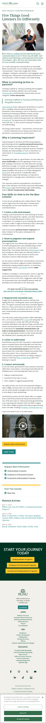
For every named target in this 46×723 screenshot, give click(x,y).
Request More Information (14, 444)
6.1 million (15, 54)
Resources (10, 11)
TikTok (23, 678)
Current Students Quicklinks (23, 652)
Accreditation (23, 626)
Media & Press (23, 621)
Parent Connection (23, 658)
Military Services (23, 615)
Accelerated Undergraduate (25, 11)
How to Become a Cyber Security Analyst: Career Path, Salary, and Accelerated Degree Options (22, 518)
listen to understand (23, 358)
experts (8, 188)
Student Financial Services (23, 617)
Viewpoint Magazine (23, 660)
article (4, 173)
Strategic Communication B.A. (32, 407)
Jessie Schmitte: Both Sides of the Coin (20, 526)
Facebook (11, 672)
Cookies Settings (23, 707)
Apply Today (9, 452)
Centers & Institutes (23, 635)
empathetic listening (21, 153)
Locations (23, 607)
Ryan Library (23, 654)
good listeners (23, 268)
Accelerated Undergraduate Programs (21, 478)
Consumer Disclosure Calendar (23, 691)
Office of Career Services (23, 656)
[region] (23, 708)
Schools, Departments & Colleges (23, 643)
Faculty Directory (23, 639)
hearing (6, 120)
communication (7, 93)
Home (4, 11)
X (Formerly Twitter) (27, 672)
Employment (23, 637)
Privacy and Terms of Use (23, 686)
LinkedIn (15, 678)
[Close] (42, 697)
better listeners (35, 250)
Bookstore (23, 633)
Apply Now (11, 493)
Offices (23, 641)
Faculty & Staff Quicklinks (23, 650)
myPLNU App (23, 662)
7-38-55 (26, 320)
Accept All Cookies (23, 719)
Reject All (23, 713)
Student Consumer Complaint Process (23, 689)
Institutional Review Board (23, 619)
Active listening (7, 107)
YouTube (35, 672)
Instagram (19, 672)
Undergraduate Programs (16, 471)
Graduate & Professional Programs (20, 474)
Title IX (23, 624)
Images (31, 678)
